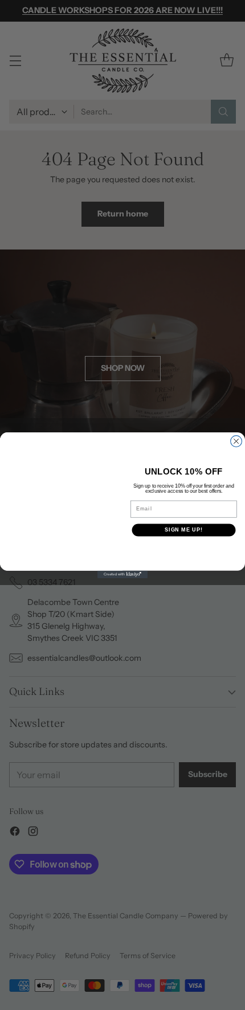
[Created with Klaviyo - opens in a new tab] (122, 574)
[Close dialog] (236, 441)
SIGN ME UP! (184, 529)
